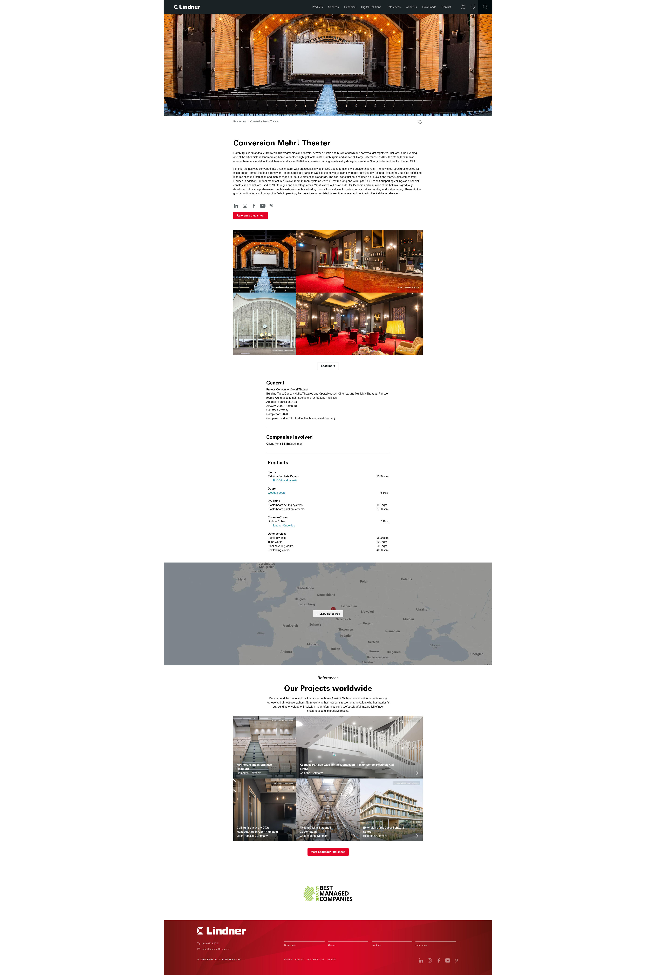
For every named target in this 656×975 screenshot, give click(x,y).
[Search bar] (485, 7)
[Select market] (463, 7)
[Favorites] (473, 7)
